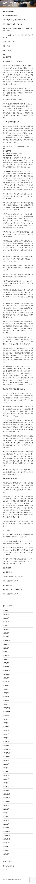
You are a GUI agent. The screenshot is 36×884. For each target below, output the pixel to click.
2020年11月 (6, 798)
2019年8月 (6, 846)
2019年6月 (6, 854)
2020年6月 (6, 813)
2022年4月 (6, 734)
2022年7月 (6, 723)
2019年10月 (6, 839)
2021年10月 (6, 756)
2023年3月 (6, 700)
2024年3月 (6, 659)
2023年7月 (6, 685)
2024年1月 (6, 666)
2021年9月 (6, 760)
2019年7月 (6, 850)
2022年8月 (6, 719)
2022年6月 (6, 726)
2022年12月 (6, 708)
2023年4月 (6, 696)
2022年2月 (6, 741)
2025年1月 (6, 637)
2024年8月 (6, 648)
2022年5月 (6, 730)
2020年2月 (6, 824)
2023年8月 (6, 682)
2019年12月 (6, 831)
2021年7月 (6, 768)
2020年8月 (6, 809)
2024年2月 (6, 663)
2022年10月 (6, 711)
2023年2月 (6, 704)
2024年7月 (6, 652)
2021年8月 (6, 764)
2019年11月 (6, 835)
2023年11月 (6, 670)
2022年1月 (6, 745)
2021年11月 (6, 753)
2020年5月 (6, 816)
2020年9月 (6, 805)
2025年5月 (6, 625)
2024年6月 (6, 655)
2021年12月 (6, 749)
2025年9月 (6, 618)
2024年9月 (6, 644)
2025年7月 (6, 622)
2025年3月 (6, 633)
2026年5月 (6, 614)
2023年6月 (6, 689)
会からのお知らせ (8, 866)
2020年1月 (6, 827)
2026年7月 (6, 610)
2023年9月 (6, 678)
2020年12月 (6, 794)
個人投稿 (5, 869)
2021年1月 (6, 790)
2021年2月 (6, 786)
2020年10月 (6, 801)
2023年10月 (6, 674)
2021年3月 (6, 783)
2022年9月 (6, 715)
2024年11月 (6, 640)
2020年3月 (6, 820)
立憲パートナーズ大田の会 (16, 2)
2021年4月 (6, 779)
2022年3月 (6, 738)
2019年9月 (6, 843)
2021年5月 (6, 775)
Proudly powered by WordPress (12, 879)
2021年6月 (6, 771)
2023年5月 (6, 693)
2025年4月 (6, 629)
